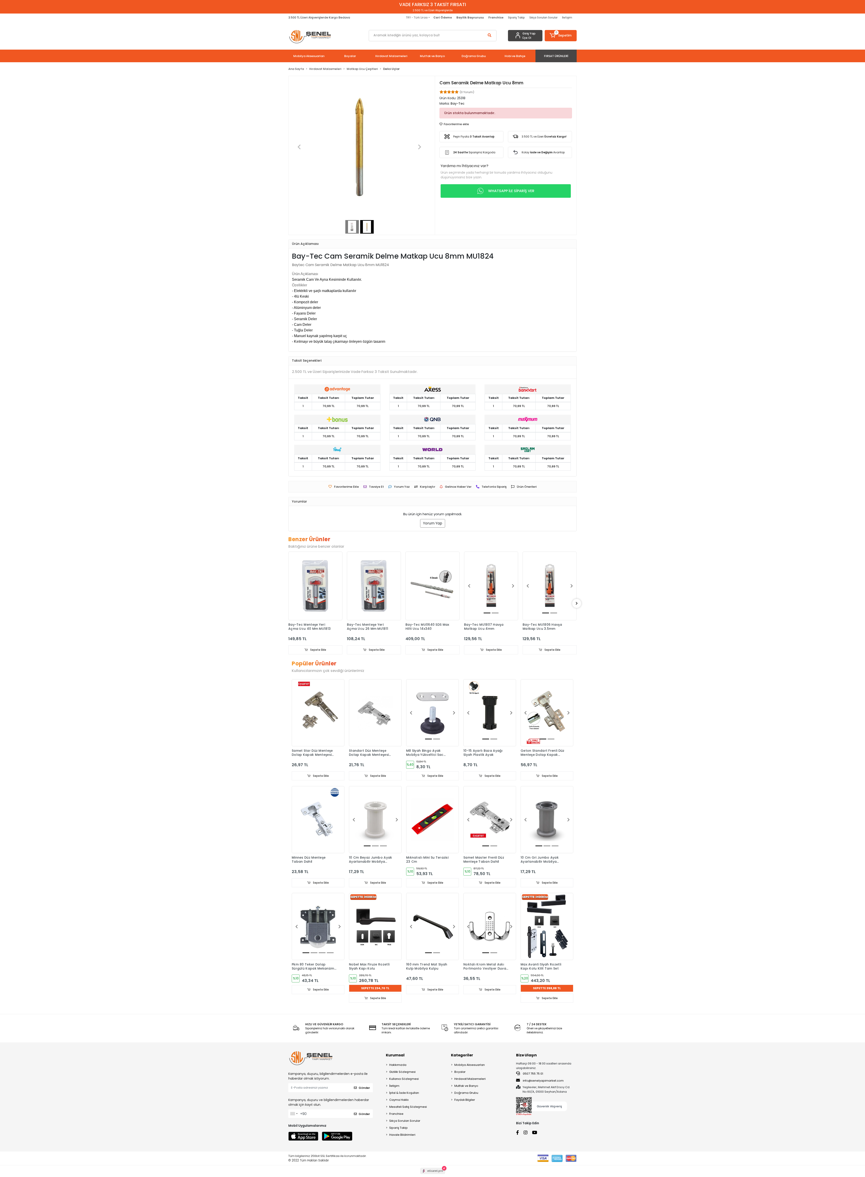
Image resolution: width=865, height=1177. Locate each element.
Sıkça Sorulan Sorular (543, 17)
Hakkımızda (397, 1065)
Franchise (396, 1114)
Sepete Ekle (318, 650)
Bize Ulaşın (526, 1055)
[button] (561, 35)
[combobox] (294, 1114)
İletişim (567, 17)
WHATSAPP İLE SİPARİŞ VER (511, 190)
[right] (577, 603)
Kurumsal (395, 1055)
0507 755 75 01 (532, 1073)
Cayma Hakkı (399, 1100)
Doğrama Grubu (466, 1093)
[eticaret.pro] (432, 1175)
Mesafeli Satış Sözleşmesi (408, 1107)
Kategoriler (462, 1055)
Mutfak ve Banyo (466, 1086)
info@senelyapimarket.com (543, 1080)
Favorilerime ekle (456, 124)
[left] (288, 603)
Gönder (364, 1088)
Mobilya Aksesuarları (469, 1065)
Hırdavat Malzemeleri (470, 1079)
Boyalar (460, 1072)
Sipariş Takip (516, 17)
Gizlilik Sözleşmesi (402, 1072)
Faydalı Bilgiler (464, 1100)
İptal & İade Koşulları (404, 1093)
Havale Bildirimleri (402, 1135)
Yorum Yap (432, 523)
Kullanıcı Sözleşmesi (404, 1079)
